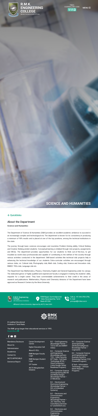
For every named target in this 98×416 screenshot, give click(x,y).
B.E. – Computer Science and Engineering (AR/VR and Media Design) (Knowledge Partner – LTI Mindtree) (59, 375)
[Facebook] (8, 336)
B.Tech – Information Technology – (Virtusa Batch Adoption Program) (80, 368)
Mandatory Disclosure (15, 342)
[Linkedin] (15, 336)
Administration (13, 348)
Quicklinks (16, 215)
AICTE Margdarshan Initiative (36, 369)
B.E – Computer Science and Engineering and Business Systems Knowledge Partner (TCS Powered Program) (81, 357)
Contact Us (11, 355)
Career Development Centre (37, 343)
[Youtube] (12, 336)
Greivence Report (13, 362)
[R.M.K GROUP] (48, 316)
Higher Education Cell (37, 347)
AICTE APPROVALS (14, 358)
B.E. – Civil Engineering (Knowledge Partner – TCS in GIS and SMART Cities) (59, 345)
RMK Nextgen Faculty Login (37, 355)
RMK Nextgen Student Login (37, 360)
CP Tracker (33, 364)
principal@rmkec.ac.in (78, 301)
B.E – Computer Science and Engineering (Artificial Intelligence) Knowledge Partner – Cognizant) (81, 346)
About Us (10, 345)
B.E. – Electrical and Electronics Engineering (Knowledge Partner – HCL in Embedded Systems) (59, 386)
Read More (12, 331)
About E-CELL (34, 350)
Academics (11, 352)
